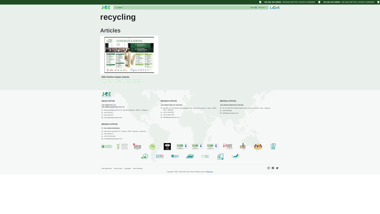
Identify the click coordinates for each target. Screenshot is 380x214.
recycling (127, 80)
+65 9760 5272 (108, 115)
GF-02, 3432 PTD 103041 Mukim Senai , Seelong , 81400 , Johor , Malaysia (246, 108)
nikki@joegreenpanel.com (171, 117)
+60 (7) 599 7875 (168, 112)
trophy (110, 80)
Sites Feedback (138, 168)
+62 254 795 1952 (109, 136)
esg (104, 80)
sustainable (118, 80)
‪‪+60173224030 (227, 110)
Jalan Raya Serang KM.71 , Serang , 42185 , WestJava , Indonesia (125, 131)
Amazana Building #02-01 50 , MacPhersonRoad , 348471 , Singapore (126, 110)
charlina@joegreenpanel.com (113, 117)
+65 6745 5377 (108, 112)
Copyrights (127, 168)
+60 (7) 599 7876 (168, 115)
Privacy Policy (118, 168)
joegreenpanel (137, 80)
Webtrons (210, 171)
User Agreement (107, 168)
